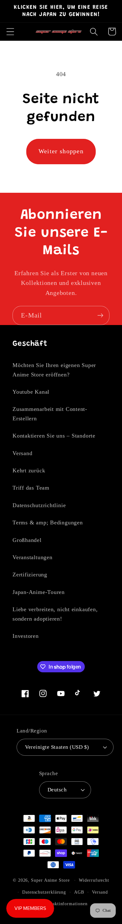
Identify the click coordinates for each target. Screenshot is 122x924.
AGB (79, 892)
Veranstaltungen (33, 557)
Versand (22, 453)
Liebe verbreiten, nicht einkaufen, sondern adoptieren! (55, 614)
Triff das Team (31, 488)
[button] (10, 31)
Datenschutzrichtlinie (39, 505)
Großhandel (27, 540)
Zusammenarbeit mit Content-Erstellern (50, 413)
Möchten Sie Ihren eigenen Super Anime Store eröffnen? (54, 369)
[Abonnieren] (100, 315)
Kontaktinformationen (65, 903)
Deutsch (57, 790)
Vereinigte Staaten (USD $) (57, 747)
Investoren (26, 636)
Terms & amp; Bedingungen (48, 522)
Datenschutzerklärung (44, 892)
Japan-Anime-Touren (39, 592)
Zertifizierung (30, 574)
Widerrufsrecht (94, 880)
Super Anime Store (50, 880)
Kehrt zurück (29, 470)
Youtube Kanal (31, 392)
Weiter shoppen (61, 151)
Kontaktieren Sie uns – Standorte (54, 436)
